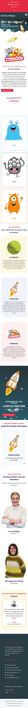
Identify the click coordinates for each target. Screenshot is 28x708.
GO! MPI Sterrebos (11, 665)
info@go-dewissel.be (15, 4)
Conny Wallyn (14, 531)
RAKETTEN (14, 299)
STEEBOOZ (14, 344)
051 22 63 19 (15, 2)
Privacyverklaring (18, 701)
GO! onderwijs (10, 675)
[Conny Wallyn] (14, 528)
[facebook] (14, 10)
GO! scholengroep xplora (13, 677)
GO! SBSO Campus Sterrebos (14, 670)
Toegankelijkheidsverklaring (14, 703)
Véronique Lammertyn (14, 581)
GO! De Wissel (8, 15)
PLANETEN (14, 257)
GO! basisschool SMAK (12, 668)
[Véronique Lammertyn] (14, 577)
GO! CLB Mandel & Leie (13, 672)
